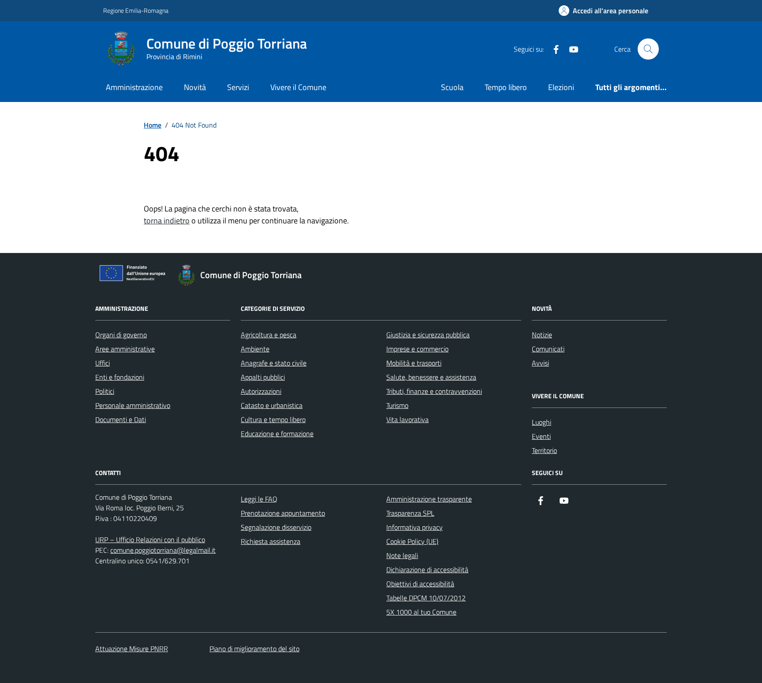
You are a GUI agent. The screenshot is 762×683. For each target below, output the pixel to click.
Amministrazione (134, 87)
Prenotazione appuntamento (283, 513)
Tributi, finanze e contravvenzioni (434, 391)
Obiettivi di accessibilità (420, 583)
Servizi (238, 87)
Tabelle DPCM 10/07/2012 (426, 597)
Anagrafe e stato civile (273, 363)
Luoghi (541, 422)
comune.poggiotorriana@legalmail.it (163, 550)
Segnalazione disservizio (276, 527)
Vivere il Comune (298, 87)
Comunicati (548, 348)
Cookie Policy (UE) (412, 541)
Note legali (402, 555)
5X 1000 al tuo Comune (421, 612)
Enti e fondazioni (119, 377)
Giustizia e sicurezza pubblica (428, 334)
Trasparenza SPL (410, 513)
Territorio (544, 450)
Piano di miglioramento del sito (254, 648)
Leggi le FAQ (259, 499)
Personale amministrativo (132, 405)
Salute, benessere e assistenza (431, 377)
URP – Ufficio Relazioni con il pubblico (150, 539)
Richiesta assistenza (270, 541)
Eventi (541, 436)
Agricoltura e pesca (268, 334)
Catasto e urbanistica (272, 405)
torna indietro (167, 220)
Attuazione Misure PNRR (131, 648)
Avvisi (540, 363)
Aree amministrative (125, 348)
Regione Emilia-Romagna (135, 10)
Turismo (397, 405)
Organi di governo (121, 334)
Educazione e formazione (277, 433)
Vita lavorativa (407, 419)
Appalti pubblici (263, 377)
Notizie (542, 334)
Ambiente (255, 348)
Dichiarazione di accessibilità (427, 569)
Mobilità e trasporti (413, 363)
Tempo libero (506, 87)
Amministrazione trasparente (429, 499)
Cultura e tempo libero (273, 419)
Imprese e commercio (417, 348)
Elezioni (561, 87)
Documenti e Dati (120, 419)
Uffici (102, 363)
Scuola (452, 87)
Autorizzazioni (261, 391)
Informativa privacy (414, 527)
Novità (195, 87)
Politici (104, 391)
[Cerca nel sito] (648, 49)
